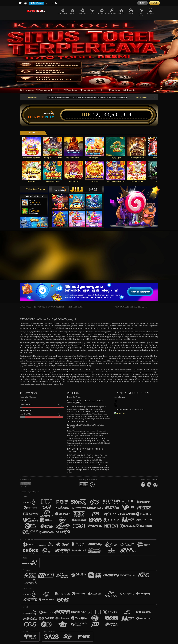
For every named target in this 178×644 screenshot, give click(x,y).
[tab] (60, 189)
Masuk (142, 3)
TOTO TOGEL (39, 307)
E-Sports (131, 14)
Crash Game (111, 14)
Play (49, 117)
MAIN (33, 146)
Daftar (154, 3)
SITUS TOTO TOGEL (75, 307)
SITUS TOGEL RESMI (56, 307)
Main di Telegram (37, 3)
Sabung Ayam (141, 15)
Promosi (150, 14)
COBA (61, 199)
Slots (72, 14)
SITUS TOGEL (25, 307)
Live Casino (82, 14)
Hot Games (62, 14)
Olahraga (102, 14)
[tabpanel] (89, 56)
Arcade (121, 14)
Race (92, 14)
